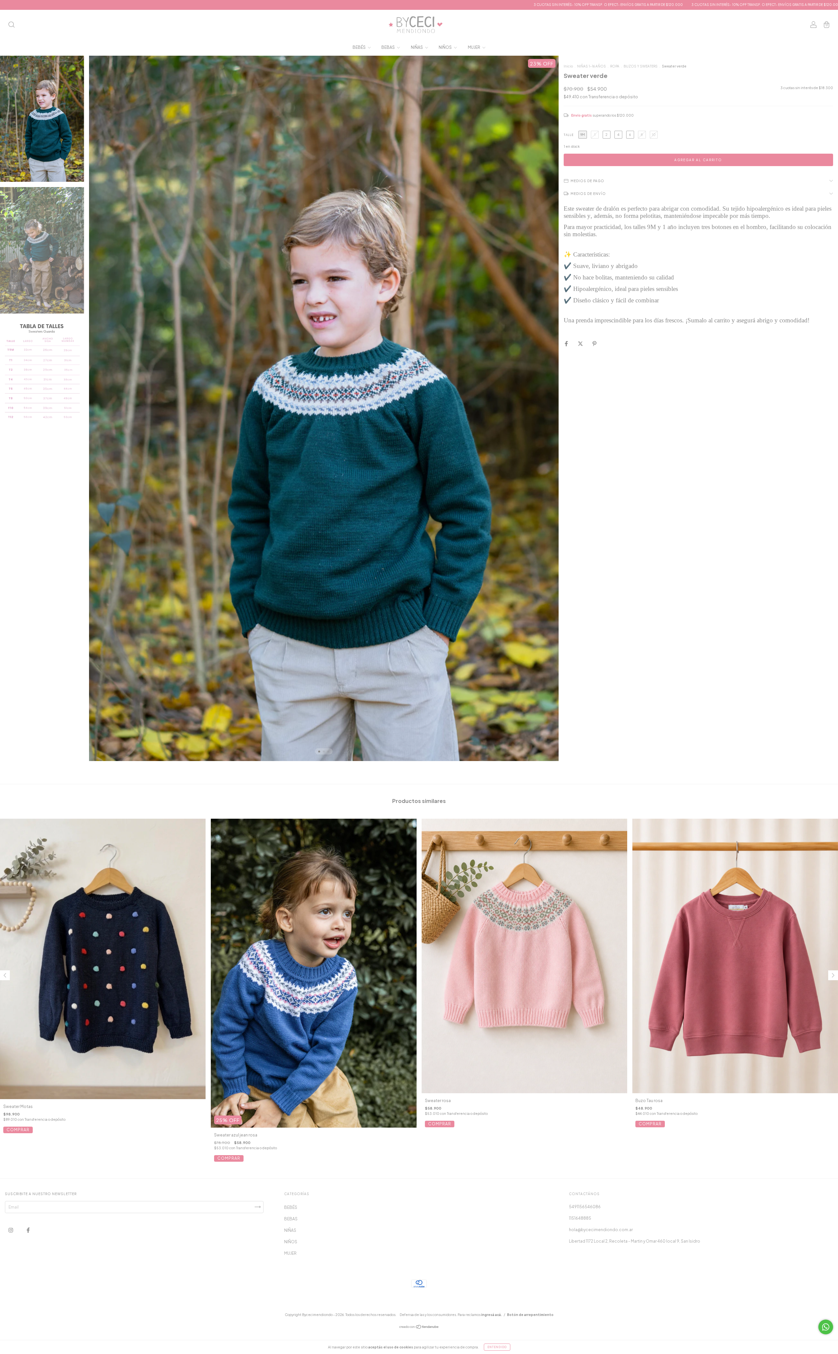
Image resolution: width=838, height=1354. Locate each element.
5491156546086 (585, 1206)
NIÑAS (417, 47)
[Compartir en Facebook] (567, 343)
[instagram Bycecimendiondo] (11, 1230)
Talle (569, 135)
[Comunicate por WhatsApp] (825, 1327)
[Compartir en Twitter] (581, 343)
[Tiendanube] (419, 1327)
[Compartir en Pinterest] (594, 343)
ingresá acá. (491, 1315)
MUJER (474, 47)
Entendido (497, 1347)
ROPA (614, 66)
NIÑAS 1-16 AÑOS (591, 66)
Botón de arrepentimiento (530, 1315)
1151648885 (580, 1218)
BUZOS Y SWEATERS (641, 66)
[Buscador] (11, 25)
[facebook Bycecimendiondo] (28, 1230)
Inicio (568, 66)
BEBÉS (359, 47)
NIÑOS (445, 47)
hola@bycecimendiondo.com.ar (601, 1229)
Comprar (18, 1129)
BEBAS (388, 47)
